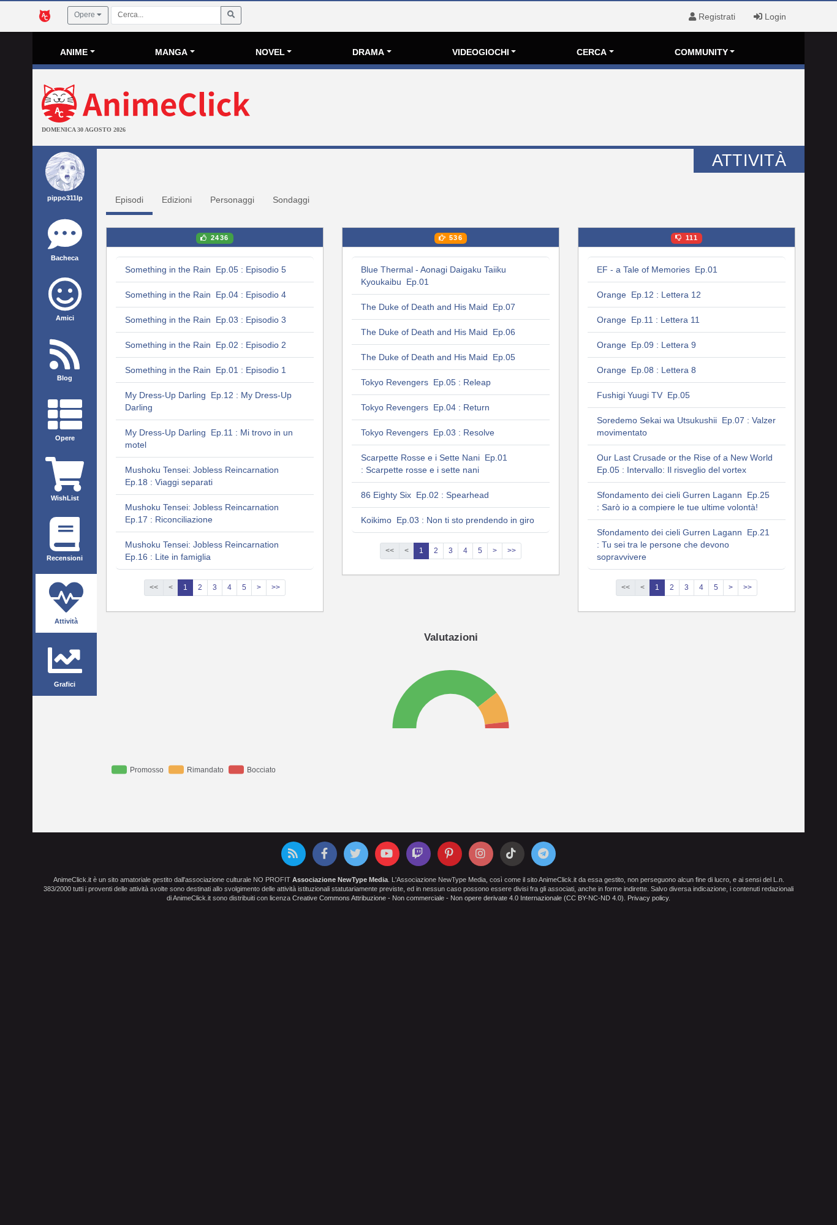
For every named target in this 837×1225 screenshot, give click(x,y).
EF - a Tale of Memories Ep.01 (657, 269)
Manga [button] (171, 52)
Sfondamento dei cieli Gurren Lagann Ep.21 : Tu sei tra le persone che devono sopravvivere (683, 544)
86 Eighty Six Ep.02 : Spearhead (425, 495)
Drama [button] (368, 52)
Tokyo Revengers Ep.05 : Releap (426, 382)
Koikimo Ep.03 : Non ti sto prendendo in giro (447, 520)
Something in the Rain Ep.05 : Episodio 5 (205, 269)
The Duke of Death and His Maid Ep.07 (438, 307)
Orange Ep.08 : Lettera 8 (646, 370)
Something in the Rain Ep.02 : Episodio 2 (205, 345)
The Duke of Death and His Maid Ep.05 (438, 357)
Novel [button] (270, 52)
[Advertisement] (547, 109)
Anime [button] (74, 52)
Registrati (715, 16)
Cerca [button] (592, 52)
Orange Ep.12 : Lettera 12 (649, 295)
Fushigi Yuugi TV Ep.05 (643, 395)
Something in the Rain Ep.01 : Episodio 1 (205, 370)
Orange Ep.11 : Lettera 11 (648, 320)
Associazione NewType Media (340, 879)
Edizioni (177, 200)
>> (275, 587)
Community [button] (701, 52)
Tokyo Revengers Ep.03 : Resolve (427, 432)
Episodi (129, 200)
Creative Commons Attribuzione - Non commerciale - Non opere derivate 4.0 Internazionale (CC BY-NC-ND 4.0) (458, 898)
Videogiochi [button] (480, 52)
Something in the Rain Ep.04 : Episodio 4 (205, 295)
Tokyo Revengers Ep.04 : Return (425, 407)
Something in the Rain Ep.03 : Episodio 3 (205, 320)
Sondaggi (291, 200)
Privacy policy (647, 898)
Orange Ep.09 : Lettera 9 (646, 345)
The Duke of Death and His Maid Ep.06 (438, 332)
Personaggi (232, 200)
